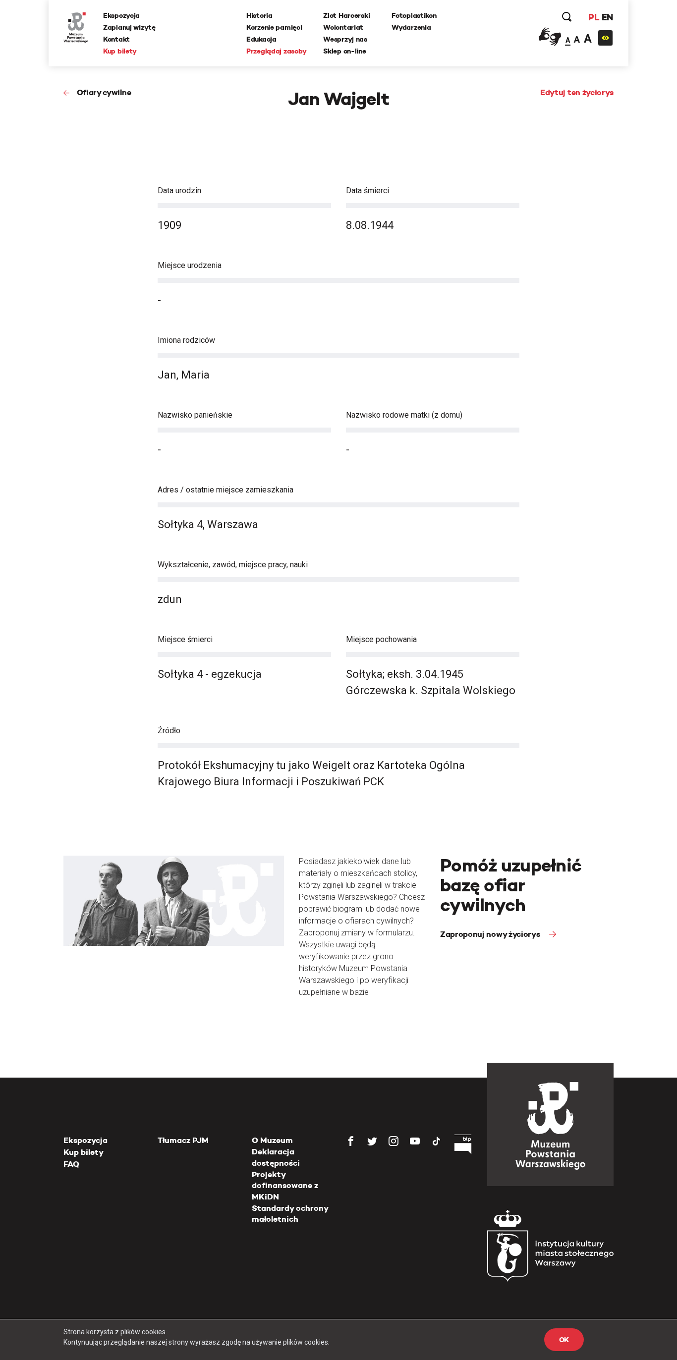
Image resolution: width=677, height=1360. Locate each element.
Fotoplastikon (414, 15)
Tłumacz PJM (183, 1140)
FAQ (71, 1164)
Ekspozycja (121, 15)
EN (607, 17)
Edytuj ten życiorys (577, 92)
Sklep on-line (344, 51)
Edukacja (261, 39)
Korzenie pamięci (274, 27)
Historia (259, 15)
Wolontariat (343, 27)
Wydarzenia (411, 27)
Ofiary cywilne (104, 92)
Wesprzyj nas (345, 39)
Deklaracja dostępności (276, 1157)
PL (593, 17)
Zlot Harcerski (346, 15)
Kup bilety (120, 51)
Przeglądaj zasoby (276, 51)
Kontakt (116, 39)
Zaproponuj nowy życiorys (491, 934)
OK (564, 1339)
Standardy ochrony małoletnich (290, 1213)
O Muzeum (272, 1140)
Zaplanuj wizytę (129, 27)
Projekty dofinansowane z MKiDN (285, 1185)
